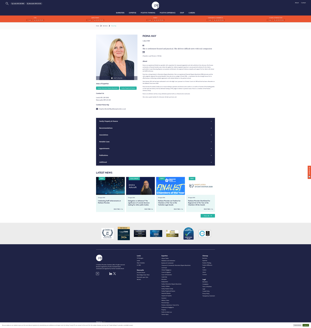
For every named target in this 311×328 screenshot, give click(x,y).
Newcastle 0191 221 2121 (103, 100)
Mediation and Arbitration (168, 260)
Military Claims (165, 300)
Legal (203, 289)
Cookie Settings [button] (297, 325)
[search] (7, 4)
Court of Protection (166, 274)
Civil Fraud (164, 267)
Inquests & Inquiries (166, 295)
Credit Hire (164, 277)
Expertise (132, 13)
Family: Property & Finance (168, 291)
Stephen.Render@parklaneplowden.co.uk (112, 109)
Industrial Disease (166, 293)
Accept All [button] (306, 325)
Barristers (120, 13)
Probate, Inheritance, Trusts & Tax (170, 305)
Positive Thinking (148, 13)
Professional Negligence (167, 307)
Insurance (163, 298)
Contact (303, 2)
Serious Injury (164, 314)
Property (163, 309)
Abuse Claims (165, 258)
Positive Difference (167, 13)
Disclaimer (205, 282)
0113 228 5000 (20, 3)
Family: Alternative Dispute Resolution (171, 284)
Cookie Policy (206, 291)
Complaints (205, 284)
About (297, 2)
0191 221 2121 (38, 3)
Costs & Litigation (166, 272)
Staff (182, 13)
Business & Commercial (167, 263)
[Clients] (107, 233)
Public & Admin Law (166, 312)
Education (164, 279)
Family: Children (165, 286)
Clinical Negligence (166, 270)
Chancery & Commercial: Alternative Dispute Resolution (176, 265)
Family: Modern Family (167, 288)
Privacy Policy (205, 293)
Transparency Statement (208, 296)
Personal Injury (165, 302)
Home (97, 26)
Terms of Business (207, 286)
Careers (192, 13)
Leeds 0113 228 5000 (102, 97)
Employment (164, 281)
